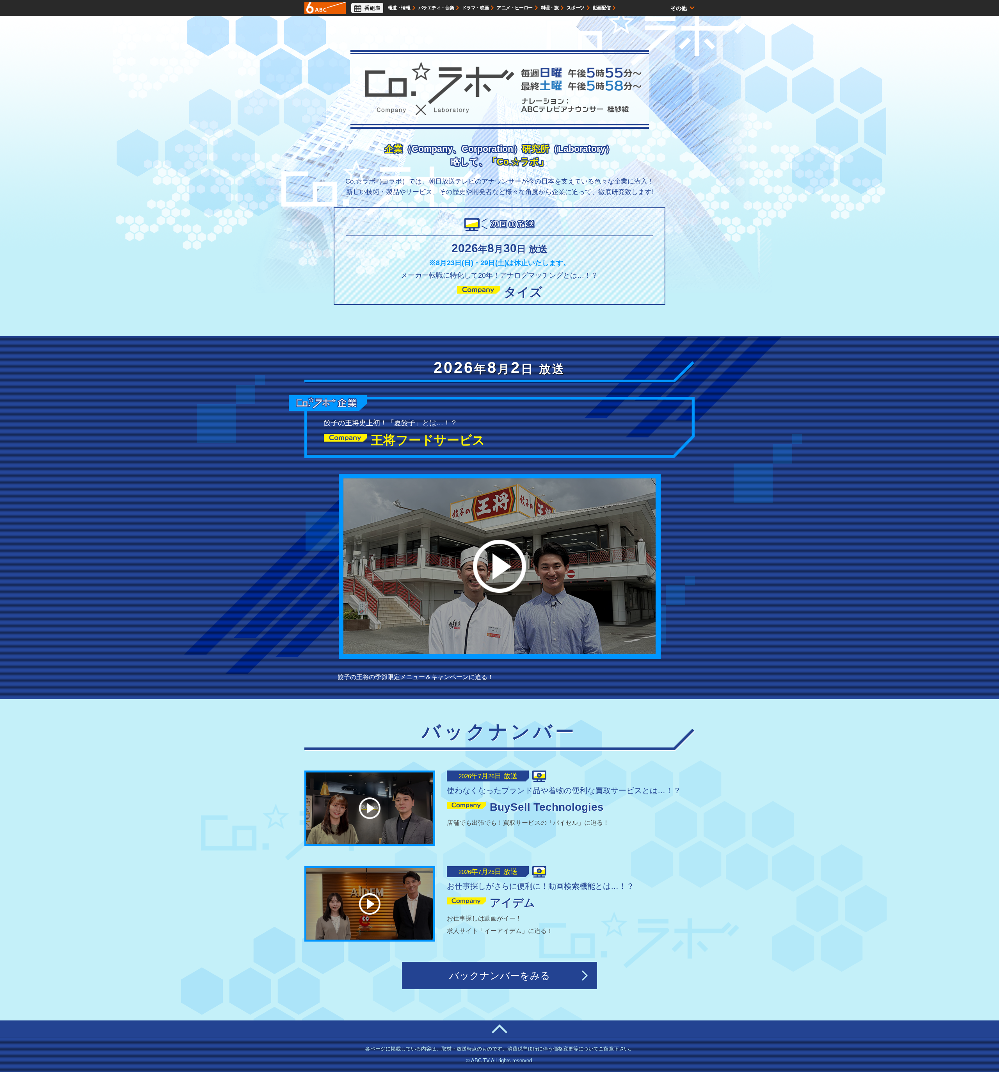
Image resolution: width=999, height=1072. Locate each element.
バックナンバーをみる (499, 975)
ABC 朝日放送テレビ (325, 8)
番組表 (372, 8)
